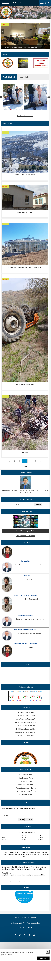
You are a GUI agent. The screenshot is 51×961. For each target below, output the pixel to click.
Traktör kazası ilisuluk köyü (24, 384)
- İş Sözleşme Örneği (25, 775)
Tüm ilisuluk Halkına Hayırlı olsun (25, 629)
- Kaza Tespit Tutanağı (25, 781)
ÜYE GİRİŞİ (6, 3)
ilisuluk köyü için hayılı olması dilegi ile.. (31, 633)
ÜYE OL (18, 3)
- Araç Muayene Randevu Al (25, 719)
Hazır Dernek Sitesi (25, 928)
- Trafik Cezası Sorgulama (25, 726)
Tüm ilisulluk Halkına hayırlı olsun (25, 643)
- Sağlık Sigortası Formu (25, 785)
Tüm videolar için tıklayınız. (25, 536)
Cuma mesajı (25, 575)
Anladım (43, 958)
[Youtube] (35, 935)
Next (48, 32)
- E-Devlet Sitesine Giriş (25, 712)
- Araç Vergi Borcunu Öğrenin (25, 722)
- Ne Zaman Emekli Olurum (25, 716)
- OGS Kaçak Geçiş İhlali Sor (25, 732)
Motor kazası (25, 452)
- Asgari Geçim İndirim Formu (25, 788)
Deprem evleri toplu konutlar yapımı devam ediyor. (25, 267)
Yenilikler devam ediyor (25, 615)
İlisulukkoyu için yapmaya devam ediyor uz (31, 619)
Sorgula (38, 504)
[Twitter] (25, 935)
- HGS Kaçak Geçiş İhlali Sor (25, 729)
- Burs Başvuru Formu (25, 778)
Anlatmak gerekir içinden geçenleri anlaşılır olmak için (31, 566)
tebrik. (31, 647)
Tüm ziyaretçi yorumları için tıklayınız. (15, 881)
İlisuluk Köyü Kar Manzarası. (25, 175)
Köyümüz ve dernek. (31, 599)
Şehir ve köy (25, 561)
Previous (2, 32)
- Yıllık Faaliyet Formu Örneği (25, 791)
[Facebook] (16, 935)
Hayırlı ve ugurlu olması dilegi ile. (25, 595)
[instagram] (20, 935)
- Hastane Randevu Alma (25, 736)
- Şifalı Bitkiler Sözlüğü (25, 795)
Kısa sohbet (31, 579)
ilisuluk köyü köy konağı (25, 212)
